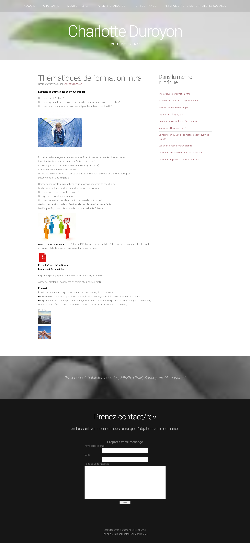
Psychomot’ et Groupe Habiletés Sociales (195, 5)
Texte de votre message (96, 463)
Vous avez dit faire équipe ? (172, 128)
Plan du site (108, 534)
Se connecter (122, 534)
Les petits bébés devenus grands (175, 145)
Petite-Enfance (145, 5)
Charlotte (51, 5)
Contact (134, 534)
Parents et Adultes (110, 5)
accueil (29, 5)
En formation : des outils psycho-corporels (179, 100)
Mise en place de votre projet (173, 107)
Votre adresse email (94, 445)
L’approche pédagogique (171, 114)
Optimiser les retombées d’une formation (179, 121)
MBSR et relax (77, 5)
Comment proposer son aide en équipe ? (179, 159)
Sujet (87, 454)
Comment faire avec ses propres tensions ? (180, 152)
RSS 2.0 (144, 534)
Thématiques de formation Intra (174, 94)
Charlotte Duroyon (125, 31)
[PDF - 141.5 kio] (42, 261)
